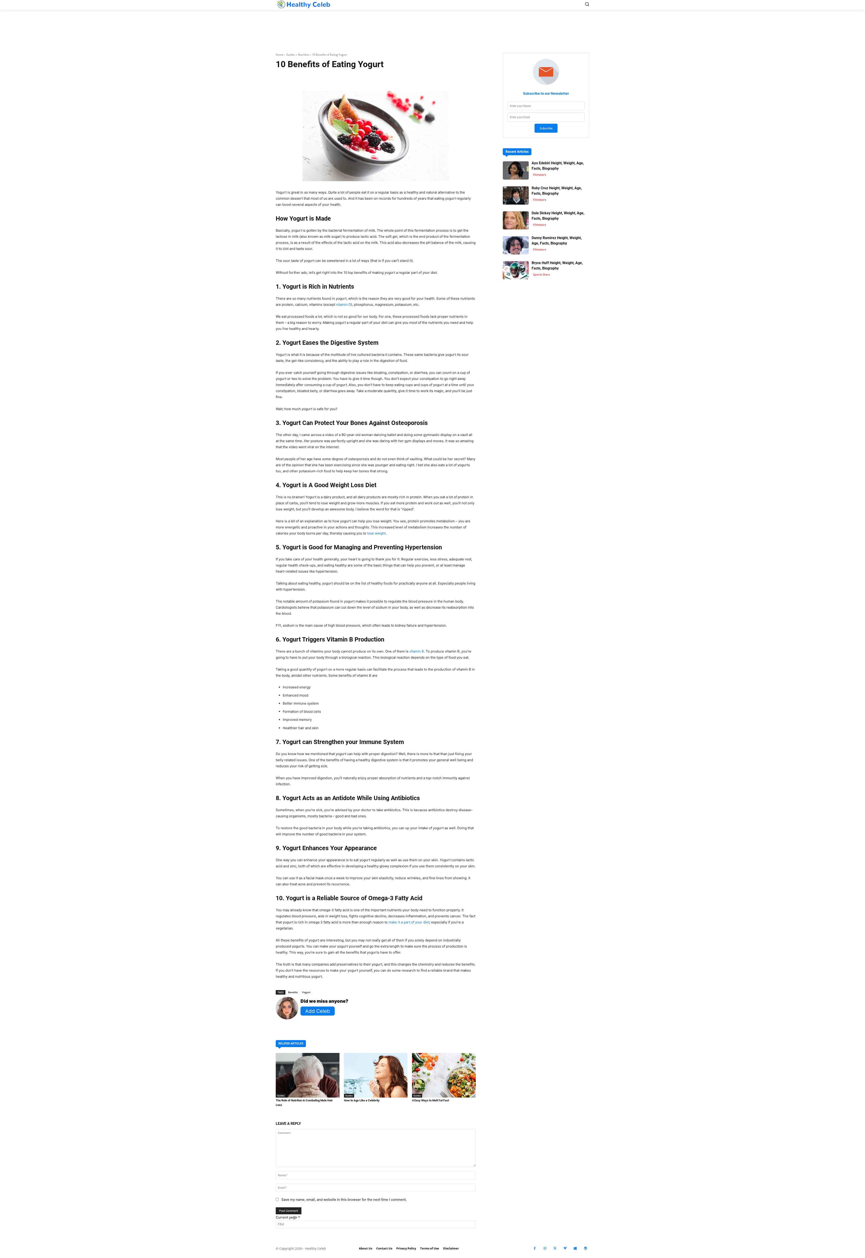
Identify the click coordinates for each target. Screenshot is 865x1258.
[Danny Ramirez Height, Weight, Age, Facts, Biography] (516, 245)
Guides (290, 55)
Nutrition (303, 55)
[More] (429, 78)
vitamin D (343, 304)
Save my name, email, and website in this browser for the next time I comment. (344, 1199)
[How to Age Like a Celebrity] (376, 1075)
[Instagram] (545, 1248)
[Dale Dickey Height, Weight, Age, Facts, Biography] (516, 220)
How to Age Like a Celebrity (362, 1100)
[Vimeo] (565, 1248)
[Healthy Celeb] (303, 4)
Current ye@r (288, 1217)
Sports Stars (541, 274)
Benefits (293, 992)
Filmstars (539, 175)
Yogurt (306, 992)
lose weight (376, 533)
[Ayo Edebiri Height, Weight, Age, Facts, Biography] (516, 170)
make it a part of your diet (409, 922)
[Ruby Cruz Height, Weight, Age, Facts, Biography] (516, 195)
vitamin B (416, 651)
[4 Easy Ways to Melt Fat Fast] (444, 1075)
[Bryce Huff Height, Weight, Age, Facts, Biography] (516, 270)
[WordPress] (585, 1248)
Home (279, 55)
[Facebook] (535, 1248)
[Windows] (575, 1248)
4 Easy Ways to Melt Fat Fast (430, 1100)
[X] (555, 1248)
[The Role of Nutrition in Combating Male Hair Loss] (307, 1075)
